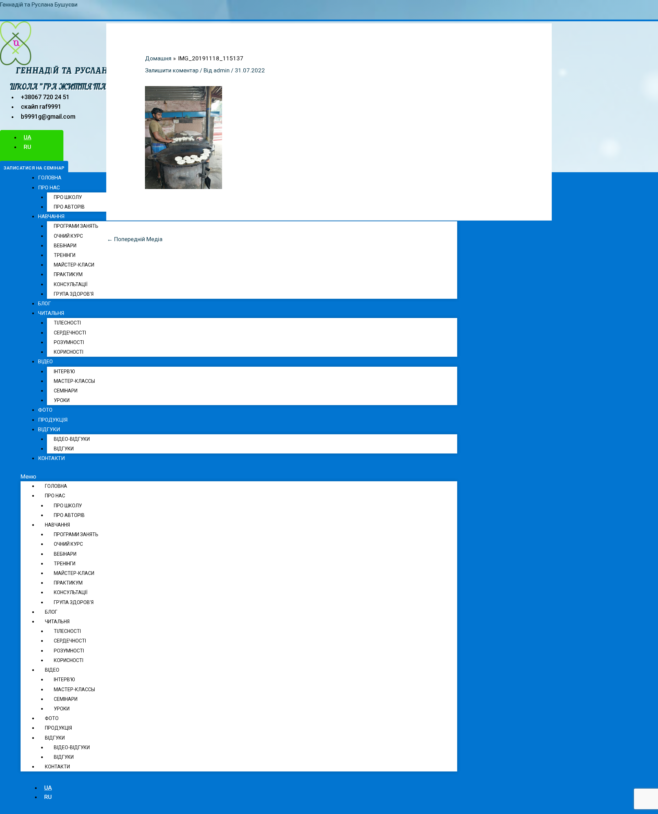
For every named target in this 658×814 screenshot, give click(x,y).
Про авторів (69, 207)
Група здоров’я (74, 294)
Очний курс (68, 236)
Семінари (65, 390)
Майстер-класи (74, 265)
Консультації (70, 284)
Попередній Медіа (134, 239)
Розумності (69, 342)
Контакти (51, 458)
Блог (44, 303)
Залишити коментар (171, 70)
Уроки (62, 400)
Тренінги (64, 255)
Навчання (51, 216)
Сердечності (70, 332)
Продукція (53, 420)
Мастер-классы (74, 381)
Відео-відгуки (72, 439)
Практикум (68, 274)
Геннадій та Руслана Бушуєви (38, 4)
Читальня (51, 313)
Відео (45, 361)
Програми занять (76, 226)
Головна (49, 178)
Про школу (68, 197)
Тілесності (67, 323)
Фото (45, 410)
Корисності (68, 352)
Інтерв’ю (64, 371)
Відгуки (64, 448)
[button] (34, 168)
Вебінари (65, 245)
